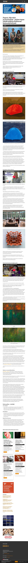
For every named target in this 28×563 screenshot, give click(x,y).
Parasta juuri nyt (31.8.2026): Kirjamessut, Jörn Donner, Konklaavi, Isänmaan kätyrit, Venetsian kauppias (7, 496)
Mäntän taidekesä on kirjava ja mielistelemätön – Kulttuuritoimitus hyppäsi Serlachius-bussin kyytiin (8, 466)
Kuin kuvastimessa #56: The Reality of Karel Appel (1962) (19, 464)
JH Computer (8, 557)
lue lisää (17, 473)
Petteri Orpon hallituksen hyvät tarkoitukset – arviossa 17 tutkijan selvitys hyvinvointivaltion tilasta (8, 511)
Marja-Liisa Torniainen (18, 444)
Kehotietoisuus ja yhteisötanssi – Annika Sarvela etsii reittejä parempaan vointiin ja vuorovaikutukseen (7, 507)
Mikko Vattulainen (5, 470)
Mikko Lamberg (17, 466)
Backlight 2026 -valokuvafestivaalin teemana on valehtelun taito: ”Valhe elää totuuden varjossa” (8, 442)
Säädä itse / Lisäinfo (21, 561)
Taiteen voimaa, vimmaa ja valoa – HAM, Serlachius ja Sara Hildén (19, 441)
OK (16, 561)
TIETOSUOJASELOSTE (6, 553)
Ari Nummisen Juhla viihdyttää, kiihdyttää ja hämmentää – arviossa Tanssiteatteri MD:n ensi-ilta (8, 503)
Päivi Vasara (5, 445)
